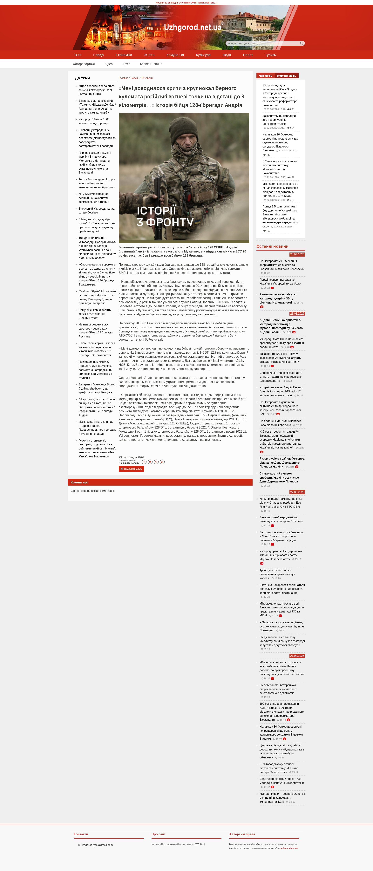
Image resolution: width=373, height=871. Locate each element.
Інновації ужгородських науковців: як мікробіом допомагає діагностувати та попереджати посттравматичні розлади (97, 137)
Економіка (124, 54)
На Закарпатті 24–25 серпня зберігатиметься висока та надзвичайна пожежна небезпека (282, 265)
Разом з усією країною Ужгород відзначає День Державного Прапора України (282, 462)
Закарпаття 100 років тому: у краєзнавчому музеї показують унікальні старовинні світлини (280, 357)
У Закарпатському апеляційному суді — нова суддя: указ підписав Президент (282, 626)
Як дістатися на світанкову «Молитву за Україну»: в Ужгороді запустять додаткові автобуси (282, 641)
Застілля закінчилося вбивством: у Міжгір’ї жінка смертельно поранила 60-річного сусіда (282, 536)
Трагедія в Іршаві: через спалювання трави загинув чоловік (277, 574)
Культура (203, 54)
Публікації (147, 77)
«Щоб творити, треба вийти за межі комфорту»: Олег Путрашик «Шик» (97, 89)
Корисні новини (151, 64)
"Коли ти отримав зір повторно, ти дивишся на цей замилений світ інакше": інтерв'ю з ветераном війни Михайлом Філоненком (97, 448)
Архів (126, 64)
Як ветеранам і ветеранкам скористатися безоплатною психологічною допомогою (278, 689)
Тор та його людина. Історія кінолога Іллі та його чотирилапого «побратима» (97, 183)
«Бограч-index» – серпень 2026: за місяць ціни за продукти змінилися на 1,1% (282, 797)
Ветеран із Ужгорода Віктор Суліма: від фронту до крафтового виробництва (97, 388)
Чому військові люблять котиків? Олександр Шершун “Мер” (95, 313)
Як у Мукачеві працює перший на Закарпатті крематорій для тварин (94, 197)
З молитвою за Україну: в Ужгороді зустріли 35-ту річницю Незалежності (277, 298)
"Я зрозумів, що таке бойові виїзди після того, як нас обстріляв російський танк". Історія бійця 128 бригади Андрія (97, 407)
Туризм (270, 54)
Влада (98, 54)
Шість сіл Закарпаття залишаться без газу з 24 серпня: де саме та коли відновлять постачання (282, 588)
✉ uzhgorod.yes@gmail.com (95, 844)
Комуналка (175, 54)
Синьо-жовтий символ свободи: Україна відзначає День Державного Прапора (279, 477)
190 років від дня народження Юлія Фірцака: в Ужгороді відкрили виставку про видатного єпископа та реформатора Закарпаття (282, 711)
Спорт (248, 54)
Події (227, 54)
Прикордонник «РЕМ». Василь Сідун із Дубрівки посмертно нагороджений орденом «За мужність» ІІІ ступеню (96, 369)
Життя (149, 54)
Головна (123, 77)
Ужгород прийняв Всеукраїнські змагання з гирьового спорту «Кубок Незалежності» (281, 555)
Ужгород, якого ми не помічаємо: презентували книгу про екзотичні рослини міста (282, 343)
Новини (135, 77)
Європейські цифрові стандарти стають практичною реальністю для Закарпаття (281, 376)
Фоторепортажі (84, 64)
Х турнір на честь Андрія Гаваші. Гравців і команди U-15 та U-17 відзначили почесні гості (281, 391)
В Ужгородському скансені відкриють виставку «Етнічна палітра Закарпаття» (279, 768)
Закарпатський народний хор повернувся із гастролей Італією (279, 119)
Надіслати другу (131, 469)
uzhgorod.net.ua (289, 848)
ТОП (77, 54)
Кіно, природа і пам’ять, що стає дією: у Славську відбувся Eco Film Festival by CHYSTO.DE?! (281, 502)
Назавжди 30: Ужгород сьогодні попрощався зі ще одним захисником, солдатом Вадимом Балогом (280, 142)
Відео (109, 64)
